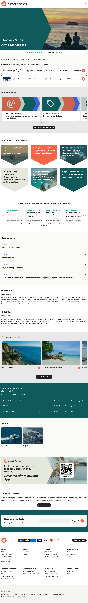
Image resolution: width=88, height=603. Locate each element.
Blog (68, 551)
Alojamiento (26, 551)
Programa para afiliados (29, 571)
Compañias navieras (6, 554)
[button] (44, 246)
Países (3, 551)
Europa (10, 59)
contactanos (61, 594)
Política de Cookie (50, 571)
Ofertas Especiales (6, 559)
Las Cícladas (20, 59)
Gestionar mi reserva (51, 554)
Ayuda (69, 556)
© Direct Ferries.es (5, 591)
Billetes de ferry (5, 561)
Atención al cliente (72, 554)
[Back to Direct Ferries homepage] (14, 3)
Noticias (3, 573)
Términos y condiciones (51, 576)
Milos (29, 59)
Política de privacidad (51, 573)
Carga (25, 554)
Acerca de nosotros (6, 571)
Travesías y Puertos (6, 556)
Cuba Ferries (70, 571)
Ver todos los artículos (44, 377)
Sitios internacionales (7, 576)
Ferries (69, 573)
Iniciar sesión (48, 551)
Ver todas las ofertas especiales (44, 127)
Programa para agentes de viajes (32, 573)
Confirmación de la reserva (52, 556)
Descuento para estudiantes (8, 578)
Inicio (3, 59)
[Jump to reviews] (44, 52)
